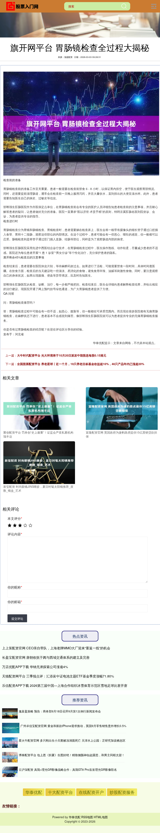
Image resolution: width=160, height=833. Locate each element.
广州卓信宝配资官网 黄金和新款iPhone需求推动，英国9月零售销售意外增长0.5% (73, 726)
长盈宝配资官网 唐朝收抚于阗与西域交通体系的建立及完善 (46, 657)
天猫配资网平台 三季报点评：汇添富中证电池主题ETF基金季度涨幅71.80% (58, 676)
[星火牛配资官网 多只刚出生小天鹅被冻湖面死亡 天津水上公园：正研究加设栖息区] (10, 742)
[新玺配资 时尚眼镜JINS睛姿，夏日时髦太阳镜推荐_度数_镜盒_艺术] (39, 462)
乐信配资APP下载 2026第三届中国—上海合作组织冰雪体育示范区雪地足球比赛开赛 (64, 685)
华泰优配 (33, 792)
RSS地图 (87, 817)
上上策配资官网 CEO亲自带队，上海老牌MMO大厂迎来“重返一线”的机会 (56, 648)
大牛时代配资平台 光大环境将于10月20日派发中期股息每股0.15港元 (61, 355)
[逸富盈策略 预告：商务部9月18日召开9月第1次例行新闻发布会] (10, 713)
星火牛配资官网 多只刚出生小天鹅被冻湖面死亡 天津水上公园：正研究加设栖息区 (72, 740)
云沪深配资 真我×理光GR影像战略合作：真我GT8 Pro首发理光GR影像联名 (68, 769)
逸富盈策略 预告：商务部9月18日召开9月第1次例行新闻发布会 (60, 711)
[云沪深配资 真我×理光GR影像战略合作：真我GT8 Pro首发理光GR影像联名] (10, 772)
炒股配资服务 (122, 792)
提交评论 (17, 618)
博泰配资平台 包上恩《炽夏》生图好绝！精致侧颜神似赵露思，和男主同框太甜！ (72, 755)
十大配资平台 (60, 792)
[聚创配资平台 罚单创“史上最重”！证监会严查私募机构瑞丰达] (39, 408)
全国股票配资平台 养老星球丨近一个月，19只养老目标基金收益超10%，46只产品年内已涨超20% (80, 364)
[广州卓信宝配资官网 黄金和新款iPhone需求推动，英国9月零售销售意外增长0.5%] (10, 728)
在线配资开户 (91, 792)
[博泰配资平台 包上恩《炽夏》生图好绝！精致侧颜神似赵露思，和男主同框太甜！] (10, 757)
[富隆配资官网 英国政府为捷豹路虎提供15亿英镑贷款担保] (122, 408)
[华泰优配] (23, 6)
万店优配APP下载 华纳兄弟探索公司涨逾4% (35, 666)
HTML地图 (101, 817)
